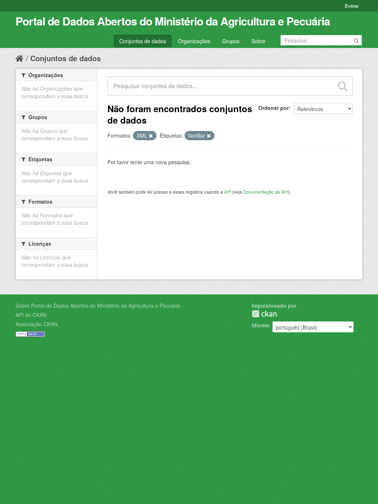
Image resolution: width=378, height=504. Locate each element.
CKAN (264, 314)
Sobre (258, 41)
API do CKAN (31, 314)
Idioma (260, 325)
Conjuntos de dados (142, 41)
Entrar (352, 5)
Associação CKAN (37, 324)
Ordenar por (273, 107)
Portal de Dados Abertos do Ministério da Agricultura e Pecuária (173, 21)
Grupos (231, 41)
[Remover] (151, 136)
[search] (342, 86)
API (227, 192)
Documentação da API (265, 192)
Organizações (194, 41)
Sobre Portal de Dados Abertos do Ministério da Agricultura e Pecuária (98, 305)
